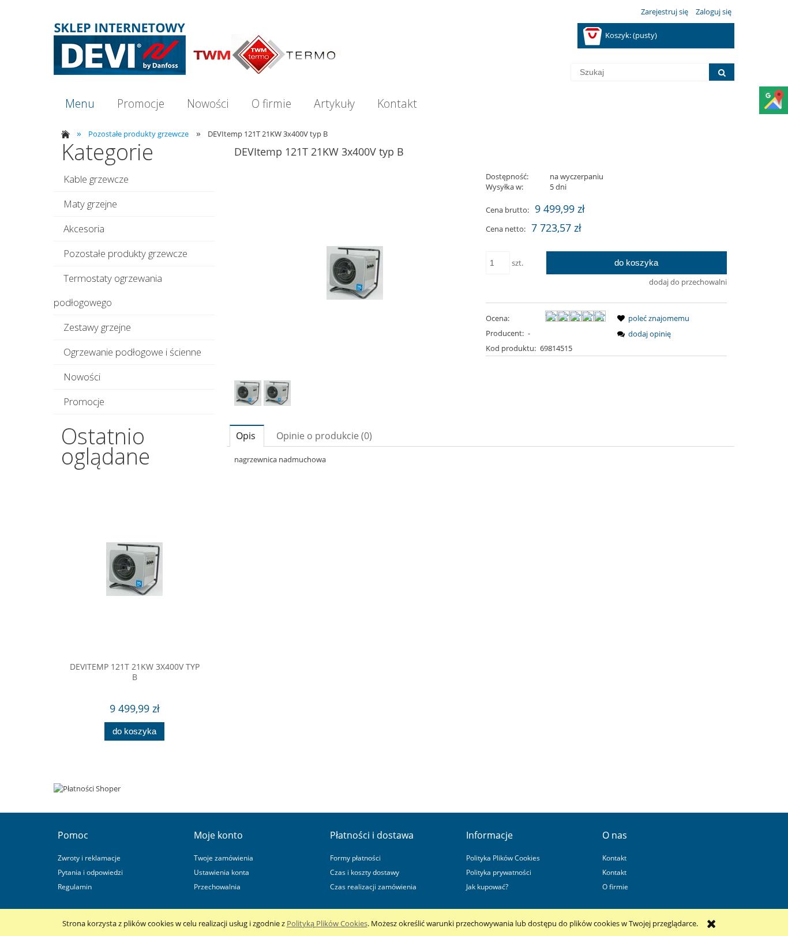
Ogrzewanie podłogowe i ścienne (132, 351)
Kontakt (614, 857)
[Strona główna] (197, 49)
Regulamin (75, 886)
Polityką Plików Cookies (327, 923)
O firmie (615, 886)
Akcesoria (83, 228)
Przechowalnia (217, 886)
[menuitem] (80, 103)
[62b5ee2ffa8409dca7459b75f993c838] (248, 393)
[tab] (247, 435)
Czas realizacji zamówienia (373, 886)
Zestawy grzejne (97, 327)
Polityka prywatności (498, 872)
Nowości (81, 376)
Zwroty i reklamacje (89, 857)
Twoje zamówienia (223, 857)
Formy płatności (355, 857)
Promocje (83, 401)
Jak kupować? (487, 886)
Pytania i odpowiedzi (90, 872)
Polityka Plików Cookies (503, 857)
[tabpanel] (480, 459)
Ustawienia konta (221, 872)
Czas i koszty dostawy (364, 872)
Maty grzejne (90, 203)
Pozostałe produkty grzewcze (125, 253)
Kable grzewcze (96, 179)
